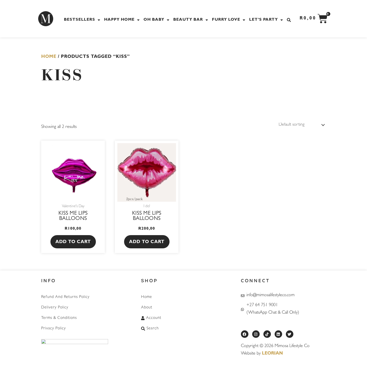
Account (153, 318)
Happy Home (119, 20)
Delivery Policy (54, 308)
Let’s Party (263, 20)
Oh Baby (154, 20)
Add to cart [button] (73, 242)
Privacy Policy (53, 329)
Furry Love (226, 20)
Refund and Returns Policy (65, 297)
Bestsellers (79, 20)
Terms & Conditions (59, 318)
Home (48, 57)
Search (153, 329)
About (146, 308)
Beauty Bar (188, 20)
